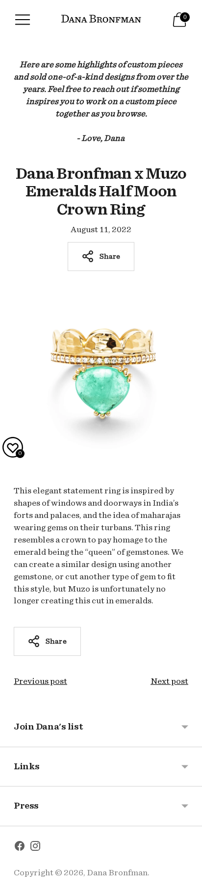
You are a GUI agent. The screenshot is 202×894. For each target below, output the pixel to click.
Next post (169, 681)
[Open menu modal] (22, 19)
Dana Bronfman (117, 872)
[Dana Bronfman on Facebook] (19, 848)
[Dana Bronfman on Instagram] (35, 848)
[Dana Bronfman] (101, 20)
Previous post (40, 681)
